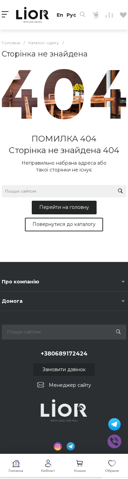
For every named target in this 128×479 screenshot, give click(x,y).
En (60, 15)
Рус (71, 15)
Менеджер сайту (70, 385)
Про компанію (20, 282)
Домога (12, 301)
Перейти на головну (64, 207)
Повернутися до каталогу (64, 224)
